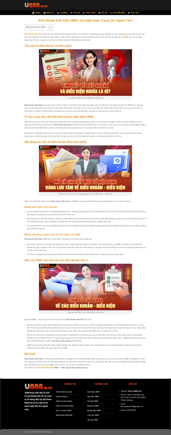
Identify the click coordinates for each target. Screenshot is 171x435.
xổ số (104, 13)
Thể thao (91, 13)
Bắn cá (50, 13)
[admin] (36, 5)
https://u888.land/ (135, 391)
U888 (37, 13)
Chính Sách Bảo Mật (44, 368)
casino (64, 13)
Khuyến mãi (119, 13)
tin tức (135, 13)
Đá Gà (77, 13)
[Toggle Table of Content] (49, 27)
